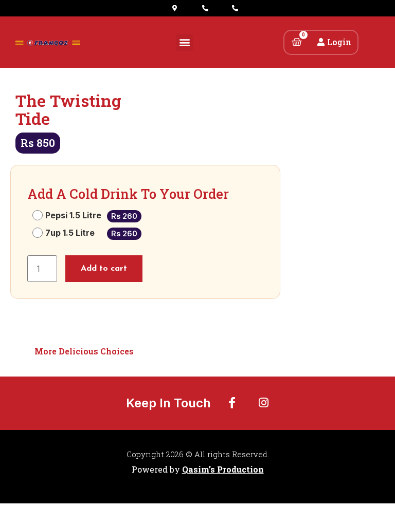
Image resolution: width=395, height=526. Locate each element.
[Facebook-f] (232, 402)
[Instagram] (264, 402)
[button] (184, 42)
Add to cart (104, 269)
